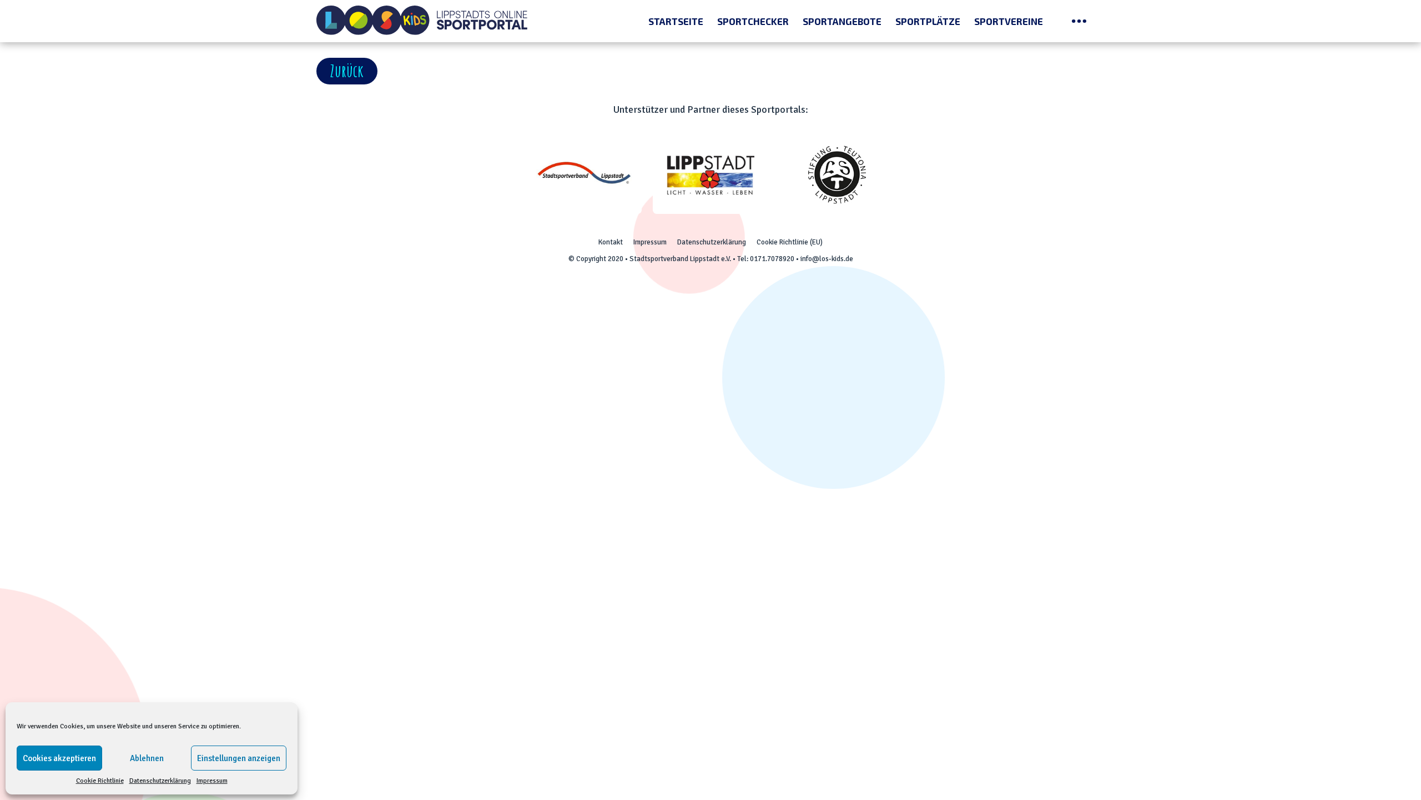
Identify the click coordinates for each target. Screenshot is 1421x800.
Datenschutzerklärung (160, 781)
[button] (346, 71)
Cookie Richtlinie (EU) (790, 242)
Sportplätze (927, 21)
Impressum (212, 781)
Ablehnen (147, 758)
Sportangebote (842, 21)
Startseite (675, 21)
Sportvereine (1008, 21)
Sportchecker (753, 21)
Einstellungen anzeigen (238, 758)
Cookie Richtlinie (100, 781)
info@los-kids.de (826, 258)
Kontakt (610, 242)
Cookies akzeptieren (59, 758)
